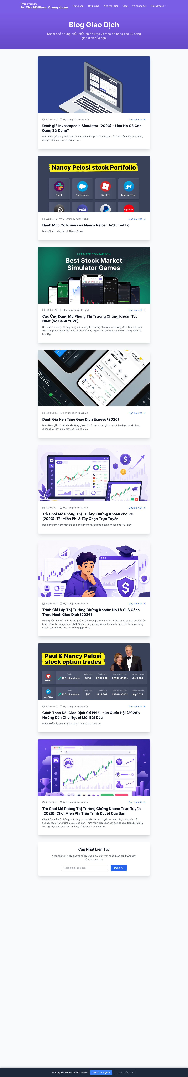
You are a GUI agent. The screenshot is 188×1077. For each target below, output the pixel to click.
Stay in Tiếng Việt (125, 1072)
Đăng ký (118, 867)
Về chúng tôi (139, 5)
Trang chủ (77, 5)
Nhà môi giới (111, 5)
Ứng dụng (93, 5)
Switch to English (101, 1072)
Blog (125, 5)
